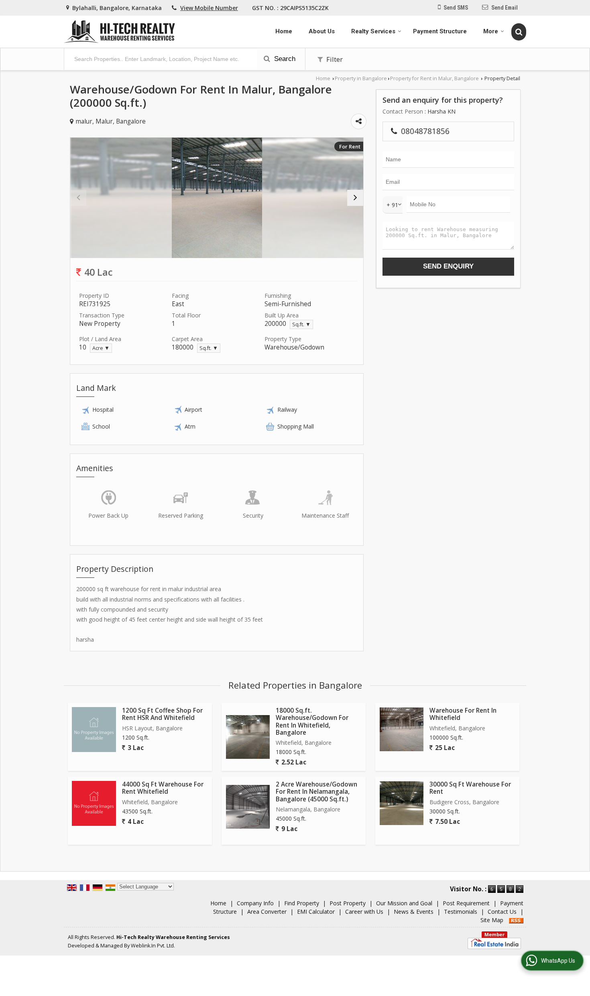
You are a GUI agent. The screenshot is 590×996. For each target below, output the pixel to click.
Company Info (255, 903)
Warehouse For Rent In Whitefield (462, 714)
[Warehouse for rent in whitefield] (401, 729)
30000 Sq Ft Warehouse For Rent (470, 788)
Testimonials (460, 911)
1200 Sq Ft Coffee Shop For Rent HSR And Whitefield (162, 714)
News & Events (413, 911)
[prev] (78, 198)
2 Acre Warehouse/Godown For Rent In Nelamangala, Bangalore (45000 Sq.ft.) (316, 791)
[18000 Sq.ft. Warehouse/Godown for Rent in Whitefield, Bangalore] (248, 737)
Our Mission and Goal (404, 903)
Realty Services (373, 31)
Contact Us (502, 911)
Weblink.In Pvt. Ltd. (153, 945)
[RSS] (516, 920)
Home (283, 31)
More (490, 31)
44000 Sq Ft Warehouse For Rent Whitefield (162, 788)
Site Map (491, 920)
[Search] (518, 31)
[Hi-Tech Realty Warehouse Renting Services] (119, 31)
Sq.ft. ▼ (301, 324)
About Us (322, 31)
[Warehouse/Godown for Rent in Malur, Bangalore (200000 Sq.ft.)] (217, 198)
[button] (209, 8)
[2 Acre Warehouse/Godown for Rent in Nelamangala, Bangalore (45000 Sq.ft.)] (248, 807)
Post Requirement (466, 903)
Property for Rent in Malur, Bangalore (434, 78)
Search (283, 59)
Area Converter (267, 911)
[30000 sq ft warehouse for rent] (401, 803)
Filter (334, 59)
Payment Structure (440, 31)
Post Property (348, 903)
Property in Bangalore (361, 78)
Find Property (301, 903)
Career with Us (364, 911)
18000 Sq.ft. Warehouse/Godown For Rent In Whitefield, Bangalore (312, 721)
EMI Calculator (316, 911)
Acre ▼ (101, 348)
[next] (355, 198)
